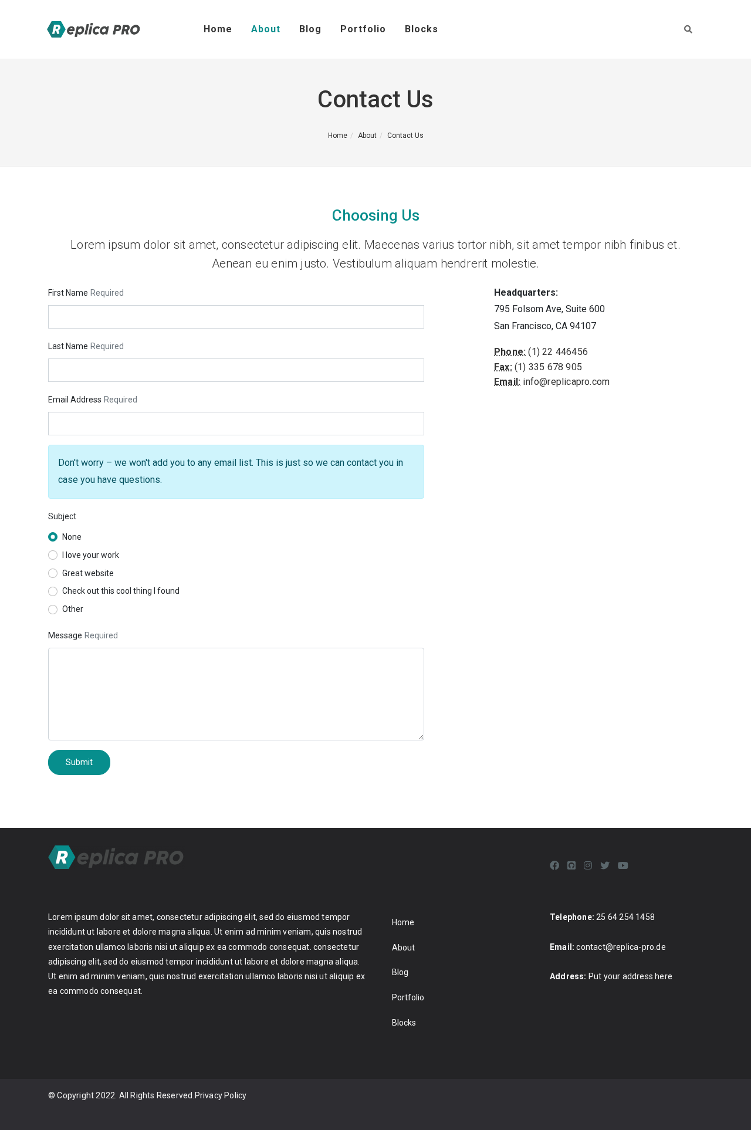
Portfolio (363, 29)
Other (72, 609)
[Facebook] (554, 865)
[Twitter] (605, 865)
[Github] (571, 865)
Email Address (75, 399)
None (72, 537)
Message (65, 635)
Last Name (68, 346)
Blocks (421, 29)
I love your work (90, 555)
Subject (62, 516)
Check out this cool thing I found (121, 591)
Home (218, 29)
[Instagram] (588, 865)
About (265, 29)
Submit (79, 762)
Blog (310, 29)
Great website (88, 573)
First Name (68, 292)
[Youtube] (623, 865)
